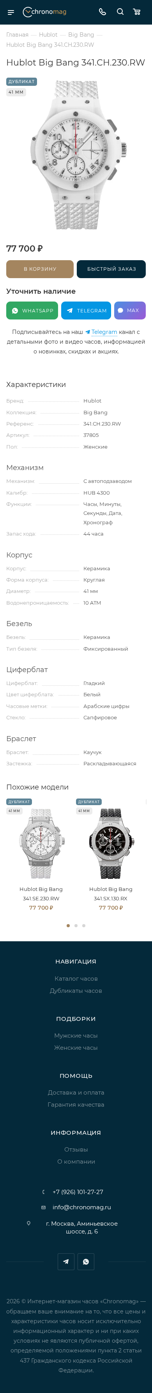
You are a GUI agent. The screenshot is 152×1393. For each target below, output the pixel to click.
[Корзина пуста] (138, 12)
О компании (76, 1161)
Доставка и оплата (76, 1092)
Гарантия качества (76, 1104)
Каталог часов (76, 978)
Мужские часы (76, 1035)
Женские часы (76, 1047)
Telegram (104, 332)
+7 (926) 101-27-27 (78, 1192)
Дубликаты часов (76, 990)
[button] (68, 925)
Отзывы (76, 1149)
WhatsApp (86, 1261)
